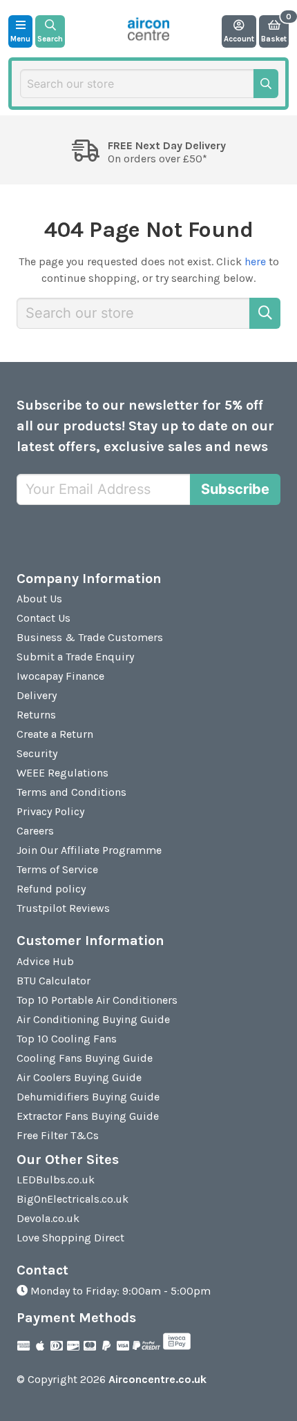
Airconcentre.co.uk (157, 1379)
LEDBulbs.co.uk (56, 1179)
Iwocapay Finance (60, 676)
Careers (35, 830)
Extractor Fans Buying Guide (88, 1116)
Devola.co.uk (48, 1218)
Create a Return (55, 734)
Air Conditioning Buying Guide (93, 1019)
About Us (39, 598)
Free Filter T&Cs (58, 1135)
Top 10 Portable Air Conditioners (97, 1000)
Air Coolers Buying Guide (79, 1077)
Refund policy (51, 888)
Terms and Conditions (71, 792)
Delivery (37, 695)
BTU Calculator (53, 980)
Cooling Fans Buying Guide (85, 1058)
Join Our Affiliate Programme (89, 850)
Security (37, 753)
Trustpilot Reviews (63, 908)
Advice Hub (45, 961)
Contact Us (43, 617)
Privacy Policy (50, 811)
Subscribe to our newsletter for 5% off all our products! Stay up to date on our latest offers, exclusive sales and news (145, 426)
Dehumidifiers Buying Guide (88, 1096)
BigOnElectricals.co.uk (72, 1198)
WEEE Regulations (62, 772)
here (255, 261)
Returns (36, 714)
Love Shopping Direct (70, 1237)
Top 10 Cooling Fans (67, 1038)
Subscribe (235, 489)
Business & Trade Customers (90, 637)
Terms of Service (57, 869)
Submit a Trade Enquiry (75, 656)
